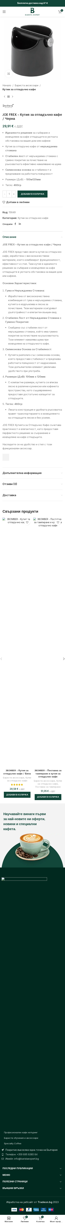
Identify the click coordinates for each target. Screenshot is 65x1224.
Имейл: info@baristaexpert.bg (22, 1158)
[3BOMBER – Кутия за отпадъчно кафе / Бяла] (17, 643)
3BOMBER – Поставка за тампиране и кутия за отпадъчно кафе (48, 774)
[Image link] (24, 1002)
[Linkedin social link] (20, 224)
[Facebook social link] (15, 224)
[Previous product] (4, 97)
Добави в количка (32, 194)
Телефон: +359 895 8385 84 (22, 1154)
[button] (17, 795)
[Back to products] (8, 97)
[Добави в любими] (27, 522)
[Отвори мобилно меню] (4, 11)
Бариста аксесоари (26, 85)
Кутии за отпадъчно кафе (19, 89)
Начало (6, 85)
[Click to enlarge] (8, 74)
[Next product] (12, 97)
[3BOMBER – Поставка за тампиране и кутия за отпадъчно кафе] (47, 643)
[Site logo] (32, 11)
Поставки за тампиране (48, 787)
